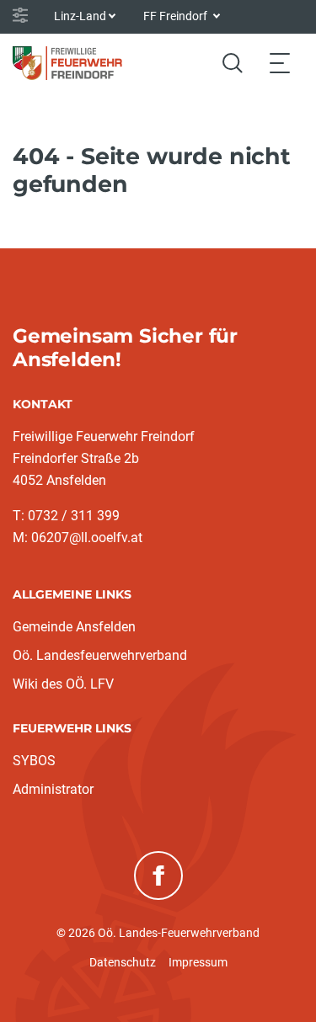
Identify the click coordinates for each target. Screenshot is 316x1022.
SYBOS (34, 761)
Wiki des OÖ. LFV (63, 684)
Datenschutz (122, 962)
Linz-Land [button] (80, 16)
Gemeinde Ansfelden (74, 627)
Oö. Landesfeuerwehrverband (100, 655)
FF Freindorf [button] (176, 16)
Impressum (198, 962)
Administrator (53, 789)
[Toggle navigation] (279, 63)
